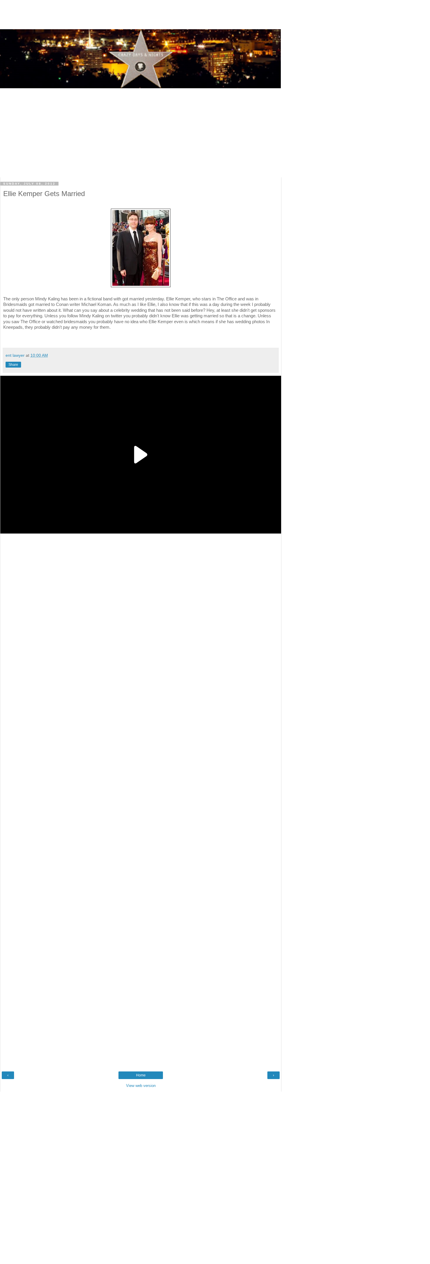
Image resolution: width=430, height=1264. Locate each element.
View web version (141, 1085)
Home (141, 1075)
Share (13, 365)
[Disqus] (140, 756)
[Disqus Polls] (140, 609)
